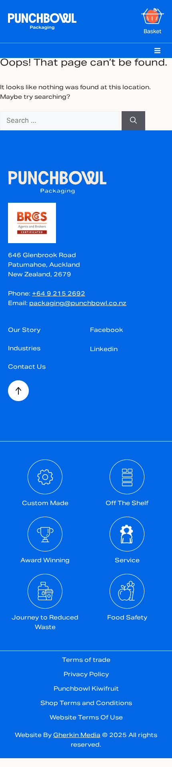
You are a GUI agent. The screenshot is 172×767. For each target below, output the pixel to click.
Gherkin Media (76, 736)
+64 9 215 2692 (58, 294)
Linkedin (104, 350)
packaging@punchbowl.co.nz (77, 304)
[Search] (133, 120)
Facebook (106, 331)
